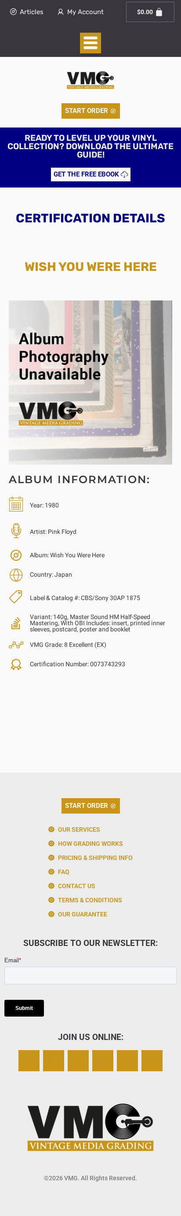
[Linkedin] (127, 1060)
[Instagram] (29, 1060)
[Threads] (102, 1060)
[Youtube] (152, 1060)
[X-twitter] (53, 1060)
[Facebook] (78, 1060)
